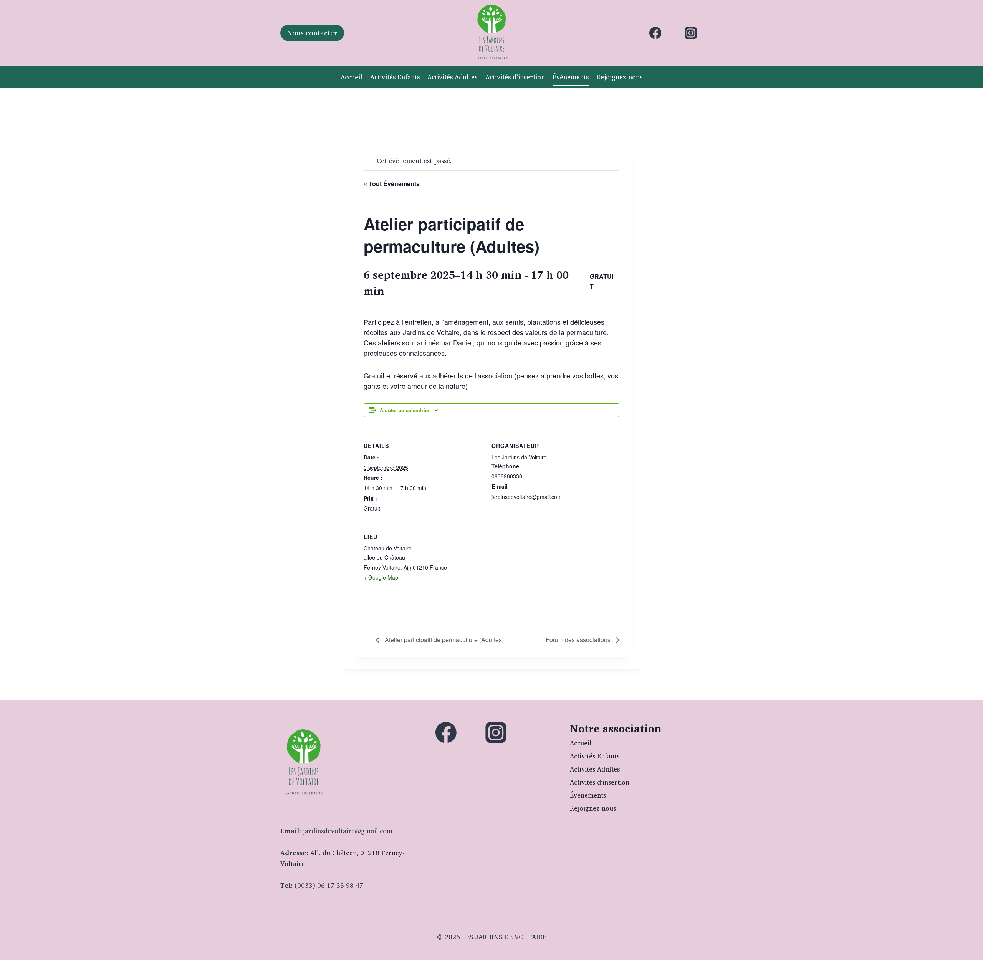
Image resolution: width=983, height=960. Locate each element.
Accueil (351, 77)
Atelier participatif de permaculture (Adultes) (443, 639)
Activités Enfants (395, 77)
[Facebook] (655, 33)
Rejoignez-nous (619, 77)
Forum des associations (579, 639)
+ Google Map (381, 577)
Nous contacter (312, 32)
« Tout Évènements (392, 183)
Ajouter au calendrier (405, 410)
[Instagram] (691, 33)
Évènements (571, 77)
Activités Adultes (452, 77)
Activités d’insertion (515, 77)
